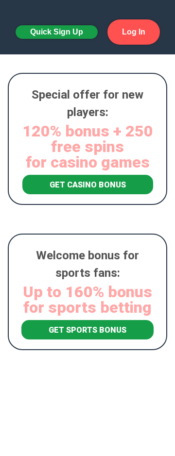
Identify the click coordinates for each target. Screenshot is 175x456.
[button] (57, 32)
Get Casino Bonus (88, 184)
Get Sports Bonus (87, 330)
